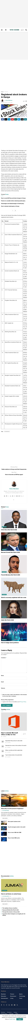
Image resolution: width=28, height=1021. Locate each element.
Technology (22, 996)
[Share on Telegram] (18, 119)
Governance (13, 996)
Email (2, 682)
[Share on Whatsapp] (15, 119)
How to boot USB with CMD (14, 832)
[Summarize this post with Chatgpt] (22, 119)
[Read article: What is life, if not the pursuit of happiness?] (14, 800)
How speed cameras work (14, 821)
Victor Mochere (9, 100)
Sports (20, 994)
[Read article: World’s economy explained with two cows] (14, 587)
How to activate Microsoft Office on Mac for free (9, 734)
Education (3, 996)
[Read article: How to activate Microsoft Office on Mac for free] (14, 721)
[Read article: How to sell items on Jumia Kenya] (14, 885)
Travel (20, 998)
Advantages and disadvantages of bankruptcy (12, 203)
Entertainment (4, 998)
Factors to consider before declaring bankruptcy (13, 201)
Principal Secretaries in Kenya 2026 (11, 912)
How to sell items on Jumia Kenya (11, 894)
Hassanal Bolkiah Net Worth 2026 (10, 910)
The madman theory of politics (9, 908)
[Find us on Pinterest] (11, 1005)
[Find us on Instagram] (6, 1005)
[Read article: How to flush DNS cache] (4, 839)
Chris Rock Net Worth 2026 (9, 530)
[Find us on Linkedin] (9, 1005)
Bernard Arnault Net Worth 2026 (10, 552)
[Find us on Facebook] (1, 1005)
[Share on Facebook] (2, 119)
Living (3, 805)
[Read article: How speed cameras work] (4, 823)
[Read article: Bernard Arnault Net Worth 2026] (14, 541)
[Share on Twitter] (5, 119)
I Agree (19, 1019)
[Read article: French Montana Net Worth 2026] (14, 564)
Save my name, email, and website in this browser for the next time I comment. (15, 695)
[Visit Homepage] (14, 29)
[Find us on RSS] (17, 1005)
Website (3, 688)
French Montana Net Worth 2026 (10, 575)
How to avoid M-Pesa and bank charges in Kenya (13, 198)
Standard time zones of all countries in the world (15, 745)
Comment (4, 657)
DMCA (16, 1013)
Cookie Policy (12, 1019)
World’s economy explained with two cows (13, 597)
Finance (6, 91)
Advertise (3, 1012)
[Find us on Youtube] (14, 1005)
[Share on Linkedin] (9, 119)
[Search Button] (26, 30)
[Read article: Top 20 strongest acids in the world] (4, 828)
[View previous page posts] (13, 211)
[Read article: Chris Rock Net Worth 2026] (14, 519)
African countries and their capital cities (13, 750)
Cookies (15, 1012)
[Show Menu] (1, 30)
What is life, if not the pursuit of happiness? (12, 808)
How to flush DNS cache (14, 838)
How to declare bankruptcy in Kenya (10, 206)
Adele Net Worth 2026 (7, 620)
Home (2, 91)
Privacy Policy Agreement (7, 699)
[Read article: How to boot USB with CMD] (4, 834)
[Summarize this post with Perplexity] (25, 119)
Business (4, 890)
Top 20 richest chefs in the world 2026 (13, 755)
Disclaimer (9, 1012)
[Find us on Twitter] (4, 1005)
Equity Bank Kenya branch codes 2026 (13, 740)
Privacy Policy (23, 701)
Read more (5, 818)
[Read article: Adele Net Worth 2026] (14, 609)
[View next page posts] (15, 211)
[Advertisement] (14, 14)
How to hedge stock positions (10, 642)
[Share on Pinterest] (12, 119)
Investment (6, 431)
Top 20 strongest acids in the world (16, 827)
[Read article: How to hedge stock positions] (14, 632)
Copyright (11, 1013)
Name (2, 675)
